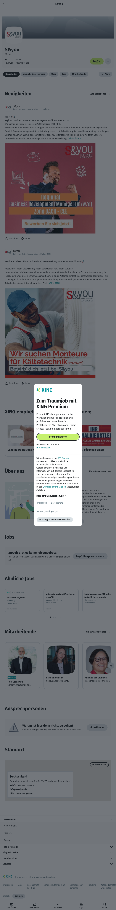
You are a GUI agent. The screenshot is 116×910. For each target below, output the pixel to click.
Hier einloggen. (43, 447)
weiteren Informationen (54, 487)
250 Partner (63, 458)
